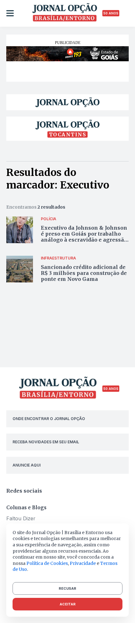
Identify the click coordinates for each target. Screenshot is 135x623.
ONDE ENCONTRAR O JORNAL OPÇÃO (49, 418)
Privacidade (83, 563)
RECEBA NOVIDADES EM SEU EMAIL (46, 442)
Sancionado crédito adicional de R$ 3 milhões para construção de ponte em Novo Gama (84, 273)
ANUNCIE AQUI (26, 465)
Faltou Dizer (20, 518)
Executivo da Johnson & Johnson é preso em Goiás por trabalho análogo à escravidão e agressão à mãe (84, 237)
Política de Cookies (47, 563)
